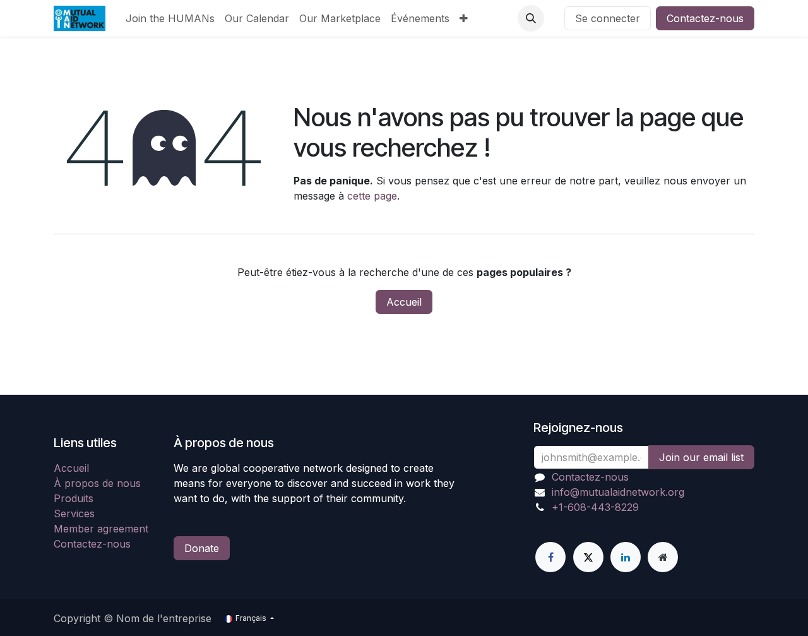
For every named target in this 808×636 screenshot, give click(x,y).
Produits (73, 498)
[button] (531, 18)
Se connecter (607, 18)
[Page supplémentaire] (663, 557)
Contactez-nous (705, 18)
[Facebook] (550, 557)
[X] (588, 557)
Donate (201, 548)
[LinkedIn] (625, 557)
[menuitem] (170, 18)
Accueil (404, 302)
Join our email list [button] (701, 457)
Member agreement (101, 528)
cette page (372, 195)
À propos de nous (97, 483)
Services (74, 513)
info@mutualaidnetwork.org (618, 492)
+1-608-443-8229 (595, 507)
